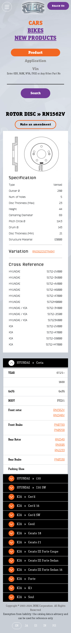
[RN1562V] (35, 153)
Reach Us (58, 5)
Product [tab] (35, 52)
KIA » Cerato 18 (29, 533)
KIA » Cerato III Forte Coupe (37, 552)
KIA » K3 (24, 588)
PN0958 (59, 430)
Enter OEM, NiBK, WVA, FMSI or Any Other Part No (37, 75)
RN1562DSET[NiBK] (43, 251)
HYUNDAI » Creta (30, 363)
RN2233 (60, 450)
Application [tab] (35, 60)
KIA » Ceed (26, 524)
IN (44, 625)
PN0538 (59, 459)
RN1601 (60, 445)
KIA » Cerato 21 (29, 542)
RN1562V (59, 410)
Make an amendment (35, 124)
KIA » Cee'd (26, 497)
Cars (36, 23)
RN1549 (60, 439)
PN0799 (59, 425)
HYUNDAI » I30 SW (31, 488)
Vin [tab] (35, 68)
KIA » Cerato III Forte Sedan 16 (40, 570)
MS (54, 625)
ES (35, 625)
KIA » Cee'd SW (28, 515)
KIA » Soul (25, 597)
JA (26, 625)
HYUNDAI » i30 (29, 478)
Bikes (36, 30)
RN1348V (59, 415)
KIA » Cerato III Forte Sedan (37, 561)
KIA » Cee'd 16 (28, 506)
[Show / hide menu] (7, 7)
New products (35, 38)
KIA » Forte (26, 579)
